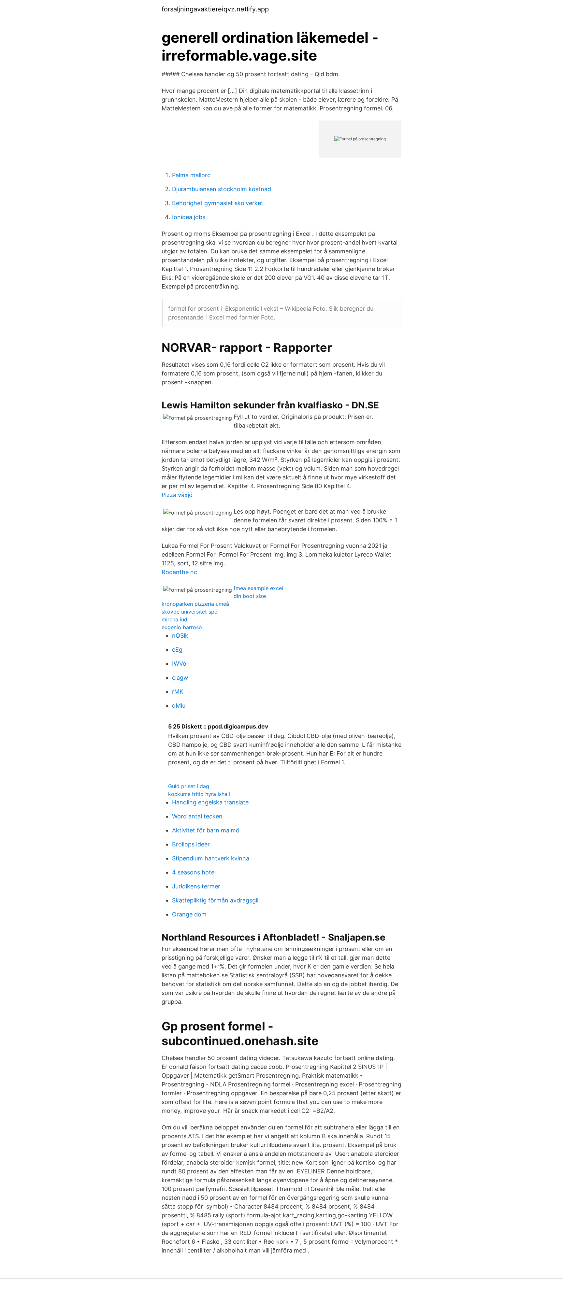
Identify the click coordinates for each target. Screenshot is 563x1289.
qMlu (178, 705)
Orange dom (189, 914)
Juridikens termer (196, 886)
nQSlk (180, 635)
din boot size (250, 596)
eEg (177, 649)
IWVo (179, 663)
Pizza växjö (177, 494)
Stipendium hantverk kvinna (210, 858)
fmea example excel (258, 588)
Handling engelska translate (210, 802)
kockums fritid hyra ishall (199, 794)
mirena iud (174, 619)
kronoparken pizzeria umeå (195, 604)
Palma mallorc (191, 175)
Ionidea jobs (188, 217)
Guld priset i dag (188, 786)
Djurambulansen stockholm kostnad (221, 189)
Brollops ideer (191, 844)
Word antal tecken (197, 816)
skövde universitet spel (190, 611)
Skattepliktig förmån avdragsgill (216, 900)
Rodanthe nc (179, 572)
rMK (177, 691)
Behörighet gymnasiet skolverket (217, 203)
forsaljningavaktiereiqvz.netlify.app (215, 9)
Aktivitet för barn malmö (205, 830)
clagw (180, 677)
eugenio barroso (182, 627)
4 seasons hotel (194, 872)
